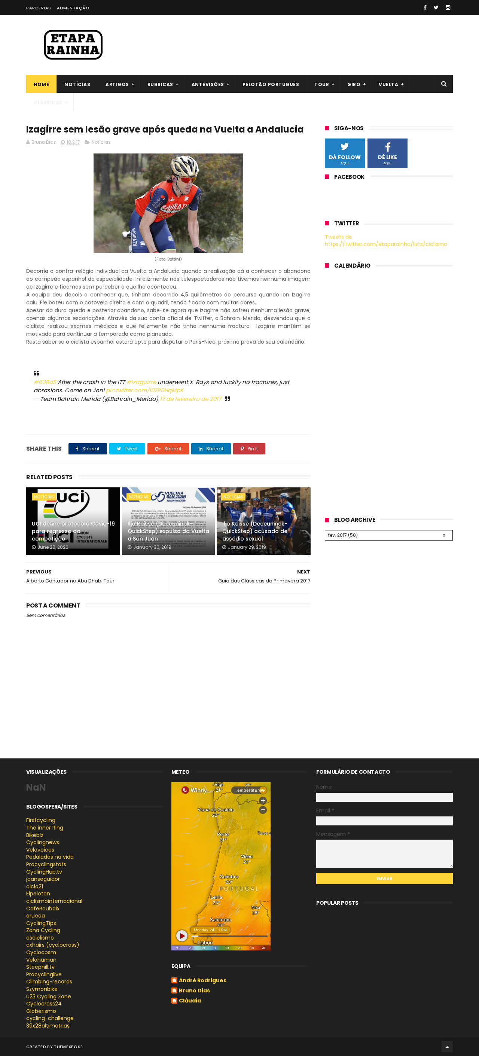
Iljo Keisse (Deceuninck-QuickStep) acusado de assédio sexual (254, 531)
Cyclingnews (42, 842)
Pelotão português (270, 84)
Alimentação (73, 8)
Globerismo (41, 1011)
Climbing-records (49, 981)
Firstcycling (40, 820)
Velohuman (41, 960)
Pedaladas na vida (50, 857)
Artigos (117, 84)
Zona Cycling (43, 930)
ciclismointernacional (54, 901)
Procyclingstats (46, 864)
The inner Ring (44, 827)
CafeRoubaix (43, 908)
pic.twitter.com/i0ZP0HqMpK (144, 390)
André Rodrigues (202, 980)
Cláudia (190, 1001)
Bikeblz (34, 835)
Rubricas (160, 84)
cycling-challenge (50, 1018)
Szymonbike (42, 989)
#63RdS (45, 382)
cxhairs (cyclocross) (52, 945)
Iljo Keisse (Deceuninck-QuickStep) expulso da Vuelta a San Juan (168, 531)
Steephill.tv (40, 967)
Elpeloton (38, 893)
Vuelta (388, 84)
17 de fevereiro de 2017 (190, 399)
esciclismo (40, 937)
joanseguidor (43, 879)
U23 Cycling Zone (48, 996)
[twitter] (436, 7)
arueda (35, 915)
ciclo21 (34, 886)
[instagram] (448, 7)
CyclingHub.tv (44, 872)
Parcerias (38, 8)
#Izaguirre (141, 382)
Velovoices (40, 849)
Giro (353, 84)
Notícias (77, 84)
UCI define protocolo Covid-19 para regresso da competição (73, 531)
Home (41, 84)
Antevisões (208, 84)
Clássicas (48, 102)
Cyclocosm (41, 952)
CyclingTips (41, 923)
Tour (321, 84)
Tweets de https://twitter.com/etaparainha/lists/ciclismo (386, 240)
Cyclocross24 (44, 1003)
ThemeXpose (68, 1047)
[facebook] (425, 7)
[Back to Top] (447, 1046)
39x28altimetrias (48, 1025)
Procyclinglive (44, 974)
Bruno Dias (194, 990)
